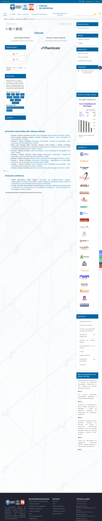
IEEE (22, 97)
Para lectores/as (83, 53)
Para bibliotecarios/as (85, 61)
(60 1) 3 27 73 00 (82, 501)
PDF (17, 53)
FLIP (17, 59)
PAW (54, 503)
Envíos (82, 351)
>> (7, 171)
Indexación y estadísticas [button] (39, 14)
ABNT (22, 94)
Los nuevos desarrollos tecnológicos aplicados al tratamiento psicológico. (87, 396)
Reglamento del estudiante (37, 506)
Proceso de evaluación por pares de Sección (87, 330)
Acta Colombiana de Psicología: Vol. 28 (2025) (35, 183)
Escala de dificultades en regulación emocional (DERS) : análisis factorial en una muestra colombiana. (87, 443)
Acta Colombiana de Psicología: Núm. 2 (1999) (33, 162)
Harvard (16, 97)
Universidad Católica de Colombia (59, 14)
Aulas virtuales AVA (58, 506)
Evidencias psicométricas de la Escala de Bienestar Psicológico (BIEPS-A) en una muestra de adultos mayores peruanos (87, 384)
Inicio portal (5, 1)
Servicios (55, 501)
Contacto (83, 364)
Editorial (33, 135)
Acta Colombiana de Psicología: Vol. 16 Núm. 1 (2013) (53, 158)
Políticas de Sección (86, 325)
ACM (8, 94)
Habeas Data (33, 518)
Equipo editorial (85, 355)
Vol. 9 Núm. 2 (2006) (21, 19)
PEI (31, 513)
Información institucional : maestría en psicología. (48, 141)
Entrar (97, 1)
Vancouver (15, 102)
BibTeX (9, 110)
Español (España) (83, 39)
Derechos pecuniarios (36, 516)
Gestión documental (58, 508)
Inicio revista (5, 14)
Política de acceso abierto (87, 341)
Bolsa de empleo (57, 513)
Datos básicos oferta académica (39, 501)
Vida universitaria (35, 511)
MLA (12, 100)
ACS (13, 94)
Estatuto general (34, 503)
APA (17, 94)
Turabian (18, 100)
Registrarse (89, 1)
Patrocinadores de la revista (87, 347)
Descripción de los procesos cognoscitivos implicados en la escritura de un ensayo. (39, 147)
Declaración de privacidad (87, 360)
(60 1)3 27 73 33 (82, 503)
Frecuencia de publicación (87, 335)
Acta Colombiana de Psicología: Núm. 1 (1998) (34, 156)
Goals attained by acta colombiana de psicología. (48, 164)
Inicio (5, 19)
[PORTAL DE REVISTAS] (7, 7)
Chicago (9, 97)
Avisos (19, 14)
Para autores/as (83, 57)
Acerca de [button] (25, 14)
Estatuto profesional (36, 508)
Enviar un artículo (83, 28)
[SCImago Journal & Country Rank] (87, 79)
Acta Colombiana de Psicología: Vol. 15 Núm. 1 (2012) (53, 135)
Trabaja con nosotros (59, 511)
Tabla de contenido (37, 150)
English (80, 43)
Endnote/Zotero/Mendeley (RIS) (15, 107)
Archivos (12, 14)
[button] (100, 68)
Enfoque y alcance (85, 321)
